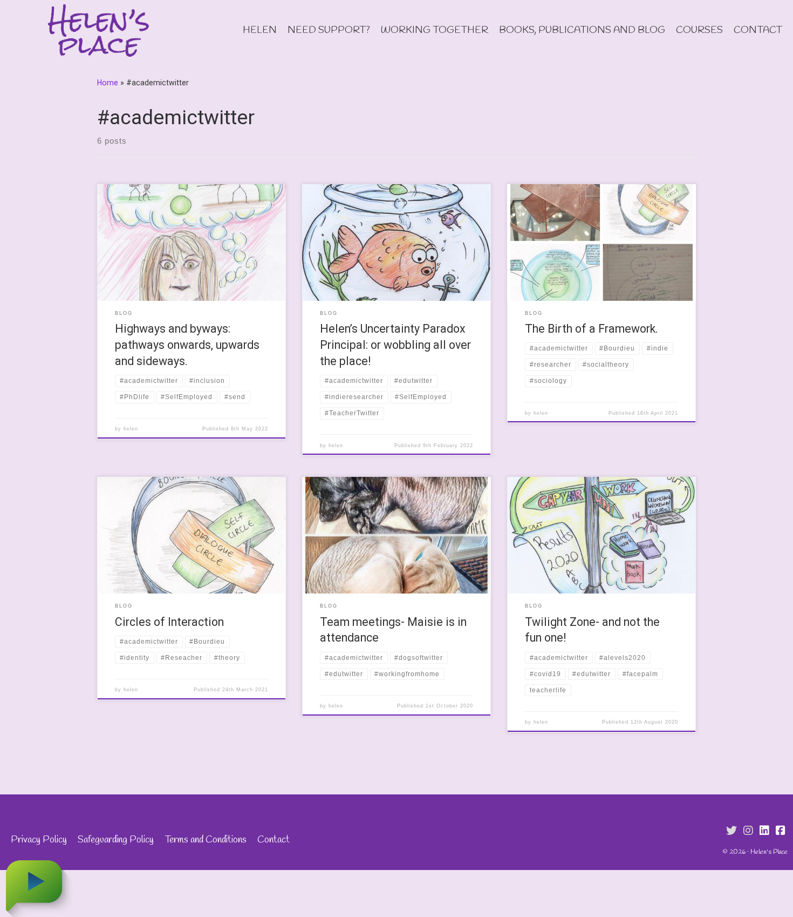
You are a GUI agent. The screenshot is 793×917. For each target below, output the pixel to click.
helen (131, 428)
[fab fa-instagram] (748, 831)
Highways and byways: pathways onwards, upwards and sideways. (187, 345)
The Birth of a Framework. (591, 328)
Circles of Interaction (169, 622)
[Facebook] (780, 831)
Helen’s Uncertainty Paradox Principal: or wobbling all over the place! (395, 345)
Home (107, 82)
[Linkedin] (764, 831)
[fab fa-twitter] (731, 831)
